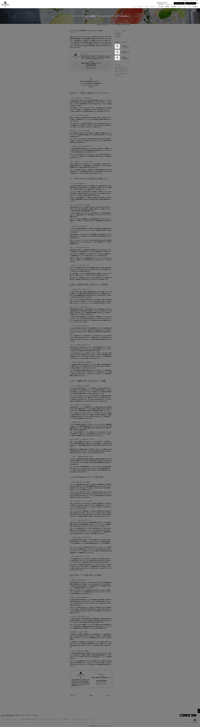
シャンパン (116, 73)
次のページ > (109, 695)
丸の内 (119, 67)
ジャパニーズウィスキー (123, 73)
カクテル (121, 69)
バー (124, 67)
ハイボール (117, 35)
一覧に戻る (91, 695)
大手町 (116, 67)
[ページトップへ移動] (198, 715)
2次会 (128, 69)
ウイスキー (116, 69)
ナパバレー (116, 71)
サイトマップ (91, 719)
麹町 (122, 67)
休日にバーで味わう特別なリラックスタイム (89, 81)
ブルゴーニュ (125, 71)
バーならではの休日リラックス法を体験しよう (92, 83)
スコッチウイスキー (118, 75)
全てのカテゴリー (118, 33)
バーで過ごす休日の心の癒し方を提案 (90, 85)
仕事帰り (124, 69)
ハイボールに (117, 36)
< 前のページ (73, 695)
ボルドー (121, 71)
